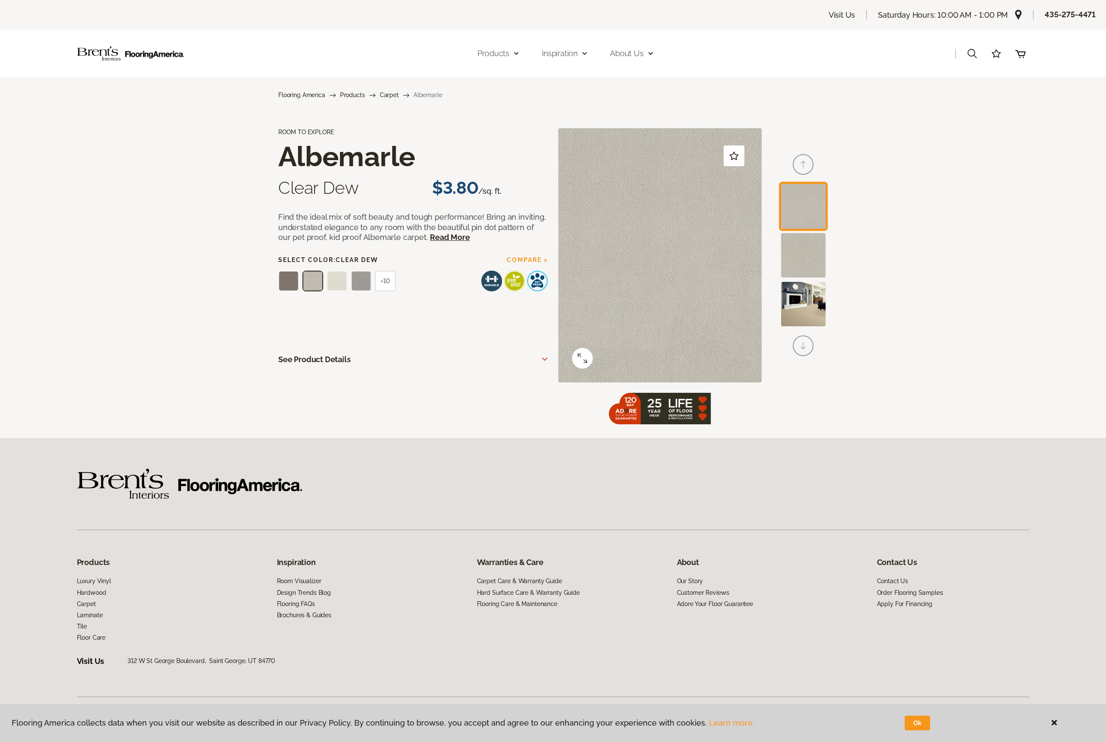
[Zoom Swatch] (582, 358)
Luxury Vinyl (94, 581)
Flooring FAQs (296, 603)
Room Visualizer (299, 581)
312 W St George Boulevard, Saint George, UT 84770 (201, 660)
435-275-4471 (1070, 14)
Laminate (90, 615)
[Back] (803, 164)
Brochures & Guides (304, 615)
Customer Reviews (703, 592)
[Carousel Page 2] (803, 255)
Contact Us (893, 581)
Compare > (527, 259)
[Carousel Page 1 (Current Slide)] (803, 206)
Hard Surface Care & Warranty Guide (528, 592)
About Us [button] (627, 53)
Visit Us (842, 14)
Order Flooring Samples (910, 592)
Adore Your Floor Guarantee (715, 603)
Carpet (389, 95)
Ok (917, 723)
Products (352, 95)
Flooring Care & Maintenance (517, 603)
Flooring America (301, 95)
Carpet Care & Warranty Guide (519, 581)
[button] (972, 53)
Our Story (690, 581)
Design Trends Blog (304, 592)
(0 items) (1020, 53)
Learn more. (731, 722)
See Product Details (314, 359)
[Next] (803, 345)
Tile (82, 626)
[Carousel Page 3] (803, 304)
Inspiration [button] (560, 53)
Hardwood (91, 592)
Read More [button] (450, 237)
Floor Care (91, 637)
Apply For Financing (904, 603)
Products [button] (493, 53)
